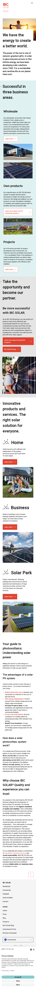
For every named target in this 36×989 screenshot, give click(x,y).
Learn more (9, 139)
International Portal (9, 929)
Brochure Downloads (10, 933)
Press (5, 914)
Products (6, 922)
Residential (6, 886)
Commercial (7, 890)
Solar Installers (8, 898)
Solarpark (6, 894)
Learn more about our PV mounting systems (14, 212)
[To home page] (6, 5)
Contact (5, 901)
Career (5, 910)
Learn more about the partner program (14, 341)
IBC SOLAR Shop (10, 349)
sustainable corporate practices (15, 853)
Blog (4, 918)
